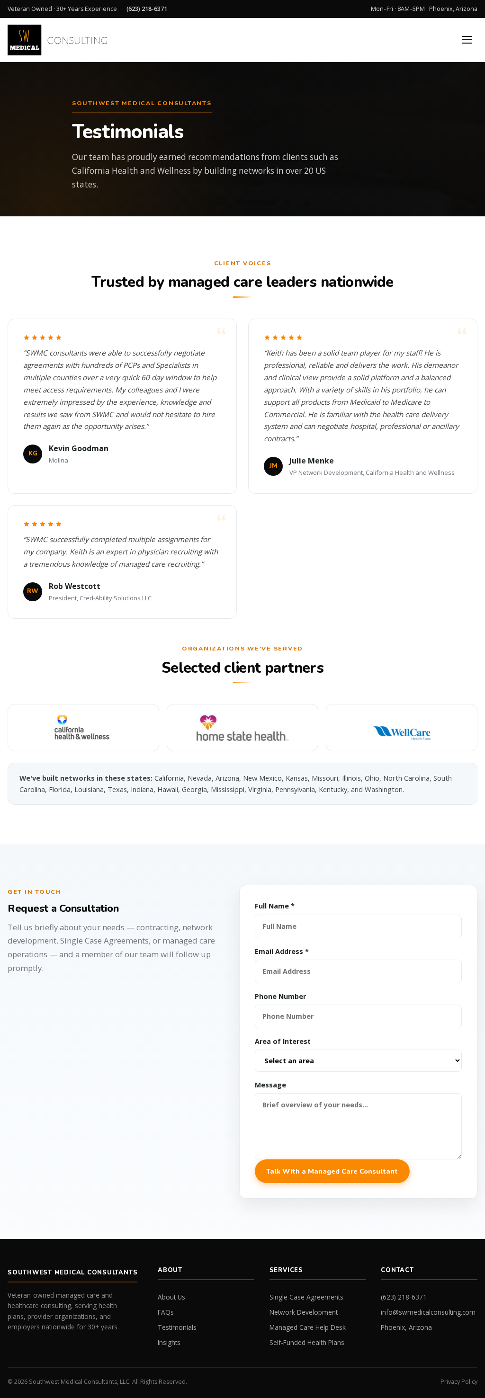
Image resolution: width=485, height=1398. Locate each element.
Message (270, 1084)
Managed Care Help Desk (307, 1327)
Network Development (303, 1312)
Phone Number (280, 996)
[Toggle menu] (467, 39)
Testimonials (177, 1327)
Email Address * (282, 951)
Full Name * (275, 905)
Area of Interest (283, 1041)
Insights (169, 1342)
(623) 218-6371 (146, 9)
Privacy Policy (458, 1382)
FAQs (166, 1312)
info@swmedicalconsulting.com (428, 1312)
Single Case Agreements (306, 1296)
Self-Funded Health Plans (306, 1342)
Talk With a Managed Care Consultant (332, 1171)
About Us (171, 1296)
